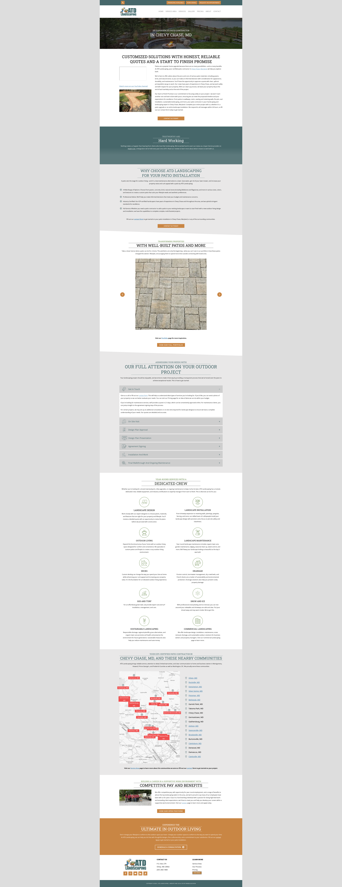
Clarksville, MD (195, 756)
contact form (138, 219)
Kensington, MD (195, 687)
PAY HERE (197, 872)
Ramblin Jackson (191, 883)
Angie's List (131, 149)
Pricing (195, 870)
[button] (122, 294)
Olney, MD (193, 678)
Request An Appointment (210, 3)
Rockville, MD (194, 682)
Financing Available (176, 3)
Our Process (197, 867)
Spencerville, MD (195, 730)
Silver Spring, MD (196, 691)
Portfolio (165, 338)
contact (189, 768)
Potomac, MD (194, 695)
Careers (184, 803)
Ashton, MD (193, 726)
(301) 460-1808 (162, 870)
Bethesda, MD (194, 700)
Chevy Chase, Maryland (199, 69)
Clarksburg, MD (195, 743)
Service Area (135, 768)
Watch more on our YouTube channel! (133, 86)
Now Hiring (191, 3)
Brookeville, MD (195, 734)
